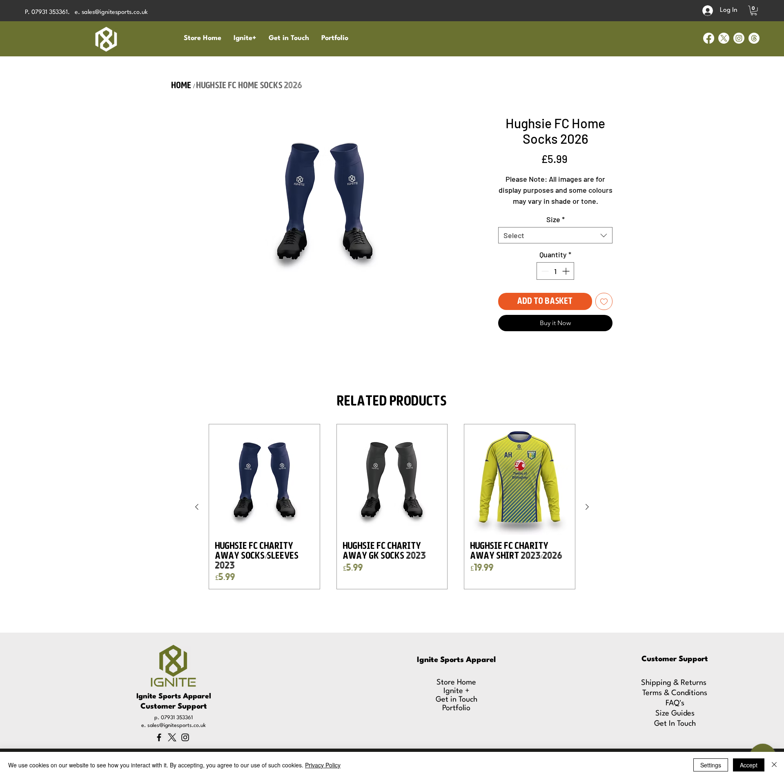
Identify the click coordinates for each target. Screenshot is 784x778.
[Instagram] (738, 38)
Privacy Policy (323, 765)
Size (555, 219)
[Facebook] (708, 38)
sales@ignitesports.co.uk (115, 12)
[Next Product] (587, 507)
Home (182, 86)
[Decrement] (544, 271)
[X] (723, 38)
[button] (754, 11)
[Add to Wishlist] (603, 301)
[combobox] (555, 235)
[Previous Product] (197, 507)
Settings (710, 765)
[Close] (774, 764)
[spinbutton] (555, 271)
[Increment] (566, 271)
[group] (392, 507)
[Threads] (754, 38)
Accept (748, 765)
